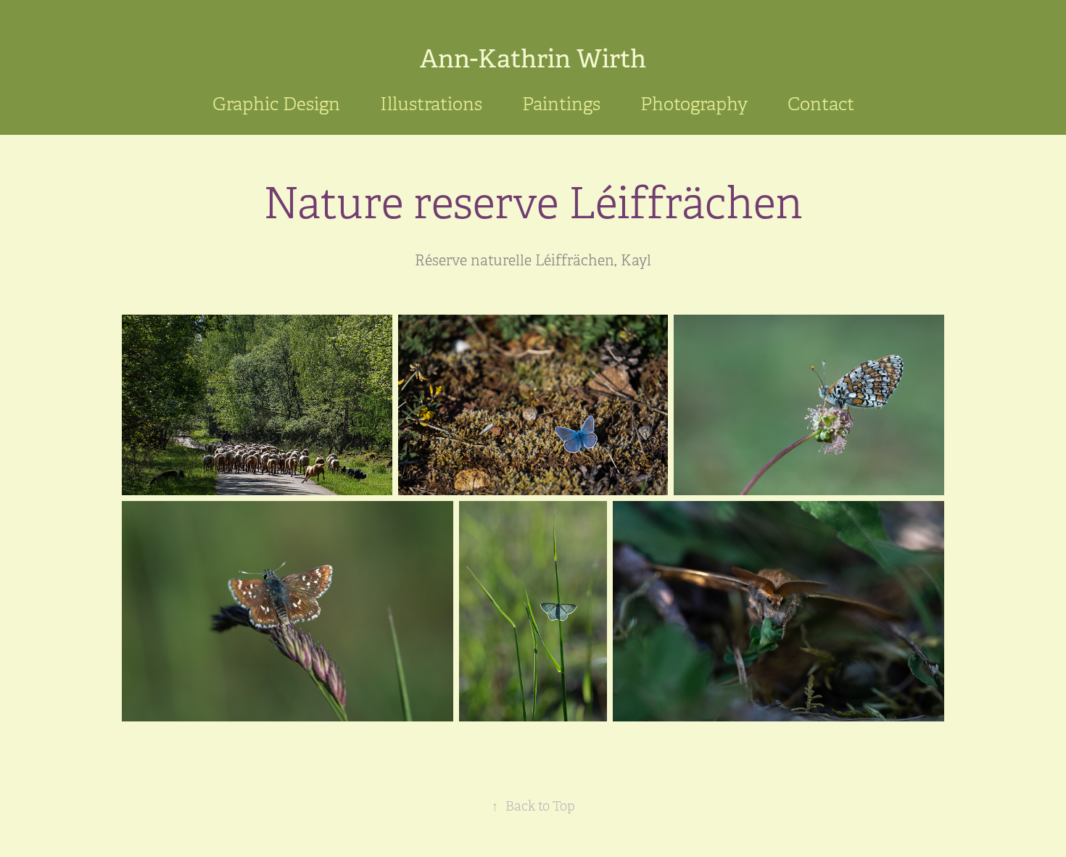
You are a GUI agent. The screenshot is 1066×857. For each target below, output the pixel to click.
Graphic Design (276, 104)
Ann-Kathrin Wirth (533, 59)
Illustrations (431, 104)
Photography (694, 104)
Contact (821, 104)
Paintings (561, 104)
